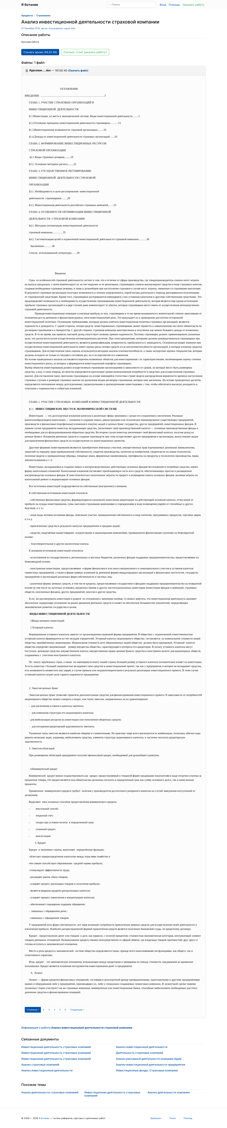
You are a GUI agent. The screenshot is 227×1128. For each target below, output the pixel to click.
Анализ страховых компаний (40, 1064)
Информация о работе (76, 1027)
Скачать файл (78, 70)
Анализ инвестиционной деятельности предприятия (150, 1064)
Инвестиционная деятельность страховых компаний (56, 1047)
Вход (163, 4)
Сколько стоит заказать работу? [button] (85, 52)
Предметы (27, 15)
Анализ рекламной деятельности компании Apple (148, 1058)
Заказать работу (193, 4)
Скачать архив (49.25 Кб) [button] (40, 52)
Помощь (174, 4)
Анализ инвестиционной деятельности (47, 1070)
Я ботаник (44, 1118)
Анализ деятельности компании (169, 1092)
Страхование (43, 15)
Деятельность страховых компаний (139, 1052)
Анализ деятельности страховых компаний (49, 1092)
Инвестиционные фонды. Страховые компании (147, 1070)
